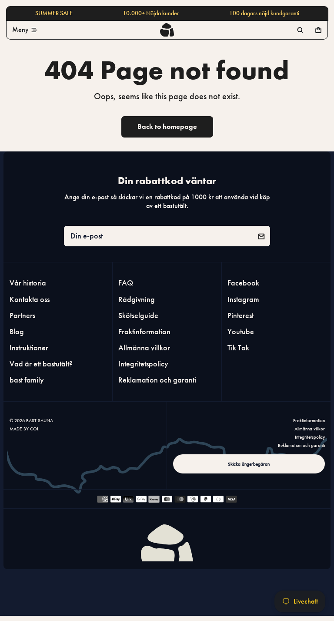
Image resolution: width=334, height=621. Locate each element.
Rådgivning (136, 299)
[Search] (300, 30)
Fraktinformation (144, 331)
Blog (17, 331)
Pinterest (240, 315)
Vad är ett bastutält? (41, 364)
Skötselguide (138, 315)
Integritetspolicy (143, 364)
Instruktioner (29, 347)
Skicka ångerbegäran (249, 464)
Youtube (240, 331)
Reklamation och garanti (157, 380)
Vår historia (28, 283)
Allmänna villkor (144, 347)
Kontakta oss (30, 299)
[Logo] (167, 29)
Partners (22, 315)
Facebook (243, 283)
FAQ (125, 283)
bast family (27, 380)
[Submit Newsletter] (261, 236)
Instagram (243, 299)
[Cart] (318, 30)
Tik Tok (238, 347)
